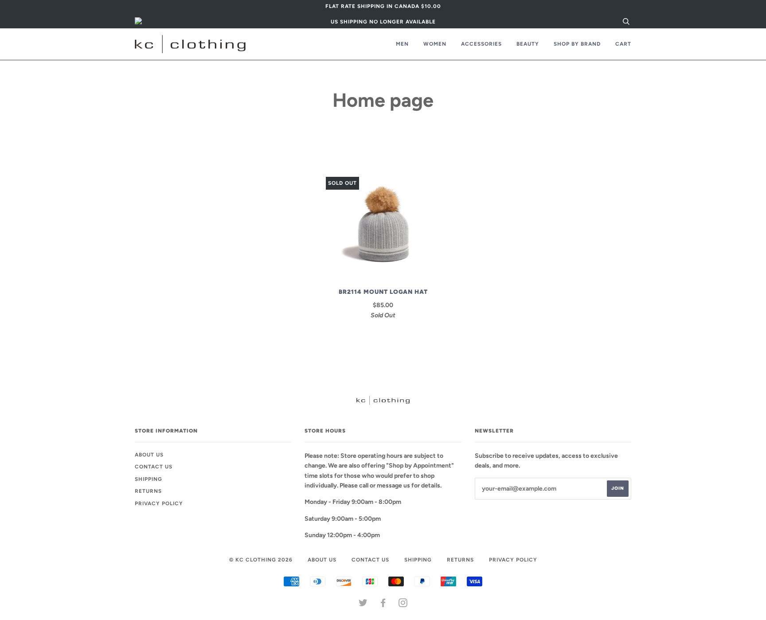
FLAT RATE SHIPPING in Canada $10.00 (383, 6)
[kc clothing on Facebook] (383, 604)
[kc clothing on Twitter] (363, 604)
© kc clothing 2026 (261, 560)
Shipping (148, 479)
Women (434, 44)
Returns (148, 491)
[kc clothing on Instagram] (403, 604)
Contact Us (153, 467)
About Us (149, 455)
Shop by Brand (577, 44)
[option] (383, 6)
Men (402, 44)
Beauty (527, 44)
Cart (623, 44)
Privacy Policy (159, 503)
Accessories (481, 44)
